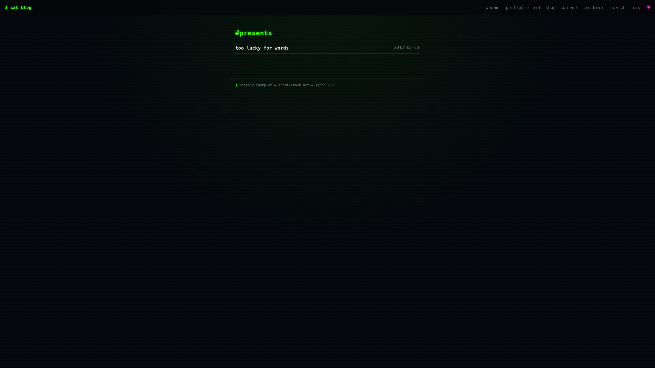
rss (636, 7)
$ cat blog (18, 7)
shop (550, 7)
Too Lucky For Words (262, 48)
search (618, 7)
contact (569, 7)
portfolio (517, 7)
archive (594, 7)
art (537, 7)
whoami (493, 7)
